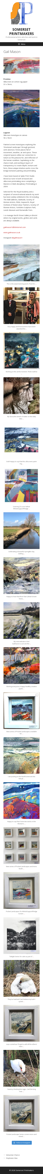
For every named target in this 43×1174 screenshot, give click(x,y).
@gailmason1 (17, 238)
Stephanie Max (12, 1158)
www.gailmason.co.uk (11, 232)
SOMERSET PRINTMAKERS (21, 31)
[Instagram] (37, 278)
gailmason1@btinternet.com (14, 227)
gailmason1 (21, 247)
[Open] (21, 263)
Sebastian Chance (13, 1155)
